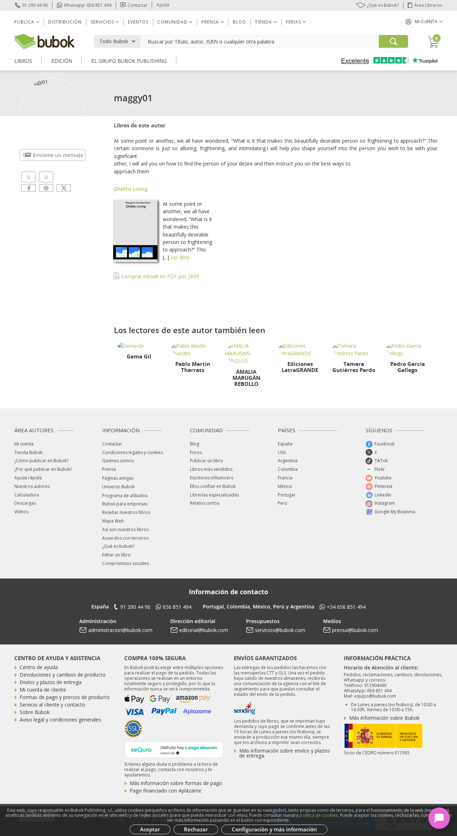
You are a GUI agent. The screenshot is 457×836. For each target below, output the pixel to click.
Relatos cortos (204, 503)
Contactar (137, 5)
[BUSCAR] (393, 41)
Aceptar (150, 829)
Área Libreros (428, 5)
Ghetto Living (130, 188)
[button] (424, 21)
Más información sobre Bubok (384, 717)
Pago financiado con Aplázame (165, 790)
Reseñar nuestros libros (126, 512)
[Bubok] (44, 40)
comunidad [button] (172, 22)
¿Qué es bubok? (118, 546)
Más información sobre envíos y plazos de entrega (284, 753)
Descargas (25, 503)
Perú (282, 503)
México (285, 486)
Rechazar (196, 829)
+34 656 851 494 (346, 606)
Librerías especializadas (214, 495)
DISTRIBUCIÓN (65, 22)
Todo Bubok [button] (113, 41)
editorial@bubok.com (203, 630)
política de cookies (319, 815)
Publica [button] (24, 22)
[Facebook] (28, 188)
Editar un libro (116, 555)
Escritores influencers (211, 478)
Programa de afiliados (124, 496)
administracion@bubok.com (120, 630)
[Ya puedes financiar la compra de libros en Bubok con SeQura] (174, 749)
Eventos (138, 22)
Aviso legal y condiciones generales (60, 719)
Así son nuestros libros (125, 529)
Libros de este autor (139, 125)
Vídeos (21, 512)
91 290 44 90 (35, 5)
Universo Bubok (118, 487)
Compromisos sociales (125, 563)
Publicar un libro (206, 461)
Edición (61, 60)
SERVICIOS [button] (102, 22)
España (285, 444)
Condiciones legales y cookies (132, 452)
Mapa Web (113, 521)
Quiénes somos (118, 461)
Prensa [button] (210, 22)
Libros (23, 60)
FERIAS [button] (293, 22)
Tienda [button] (263, 22)
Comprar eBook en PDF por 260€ (159, 276)
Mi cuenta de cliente (43, 689)
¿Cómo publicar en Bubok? (41, 461)
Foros (196, 452)
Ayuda (162, 5)
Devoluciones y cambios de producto (63, 674)
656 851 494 (177, 606)
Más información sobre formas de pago (176, 783)
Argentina (287, 461)
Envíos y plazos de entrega (50, 682)
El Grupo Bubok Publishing (129, 60)
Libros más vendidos (211, 469)
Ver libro (180, 257)
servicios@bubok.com (280, 630)
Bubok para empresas (124, 504)
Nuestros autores (32, 486)
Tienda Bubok (28, 452)
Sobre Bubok (35, 712)
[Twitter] (63, 188)
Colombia (288, 469)
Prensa (109, 469)
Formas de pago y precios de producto (65, 697)
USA (282, 452)
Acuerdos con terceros (125, 538)
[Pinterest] (46, 188)
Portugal (286, 495)
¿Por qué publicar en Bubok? (43, 469)
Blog (239, 22)
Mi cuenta (24, 444)
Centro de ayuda (39, 667)
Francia (285, 478)
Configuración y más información (274, 829)
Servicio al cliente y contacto (52, 704)
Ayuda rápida (28, 478)
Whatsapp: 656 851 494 (87, 5)
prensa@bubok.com (355, 630)
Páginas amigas (118, 478)
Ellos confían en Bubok (213, 486)
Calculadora (26, 495)
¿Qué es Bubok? (383, 5)
